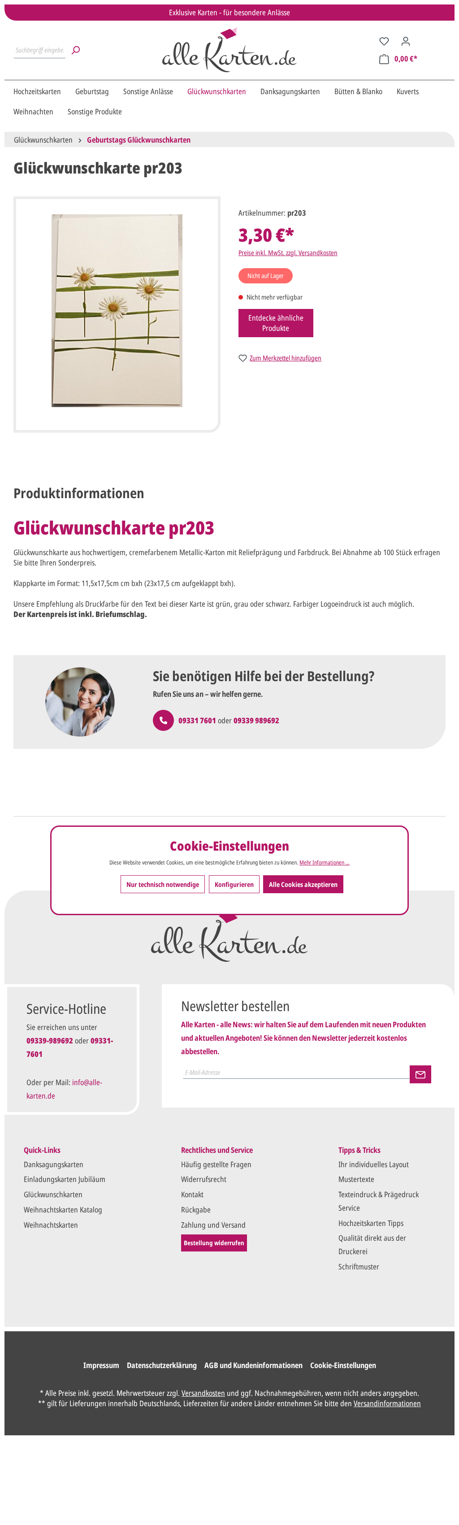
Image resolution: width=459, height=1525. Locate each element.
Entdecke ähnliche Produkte (275, 323)
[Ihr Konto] (405, 41)
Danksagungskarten (53, 1164)
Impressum (101, 1365)
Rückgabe (196, 1209)
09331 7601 (197, 720)
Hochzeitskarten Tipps (370, 1223)
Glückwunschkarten (53, 1194)
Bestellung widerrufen (214, 1242)
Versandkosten (203, 1393)
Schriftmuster (358, 1266)
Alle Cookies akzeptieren (303, 884)
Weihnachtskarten (51, 1225)
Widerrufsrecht (203, 1179)
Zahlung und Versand (213, 1225)
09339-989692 (49, 1040)
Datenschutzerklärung (162, 1365)
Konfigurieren (234, 884)
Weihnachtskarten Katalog (63, 1209)
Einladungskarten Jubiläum (64, 1179)
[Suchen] (75, 49)
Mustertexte (356, 1179)
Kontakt (192, 1194)
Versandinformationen (387, 1403)
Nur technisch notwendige (162, 884)
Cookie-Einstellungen (343, 1365)
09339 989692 (256, 720)
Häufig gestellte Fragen (216, 1164)
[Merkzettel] (384, 41)
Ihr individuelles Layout (373, 1164)
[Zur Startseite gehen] (229, 49)
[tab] (78, 493)
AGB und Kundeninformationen (253, 1365)
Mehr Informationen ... (324, 862)
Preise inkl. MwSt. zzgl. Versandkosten (288, 252)
